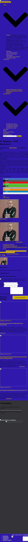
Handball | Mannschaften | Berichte (14, 91)
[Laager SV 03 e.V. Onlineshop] (8, 420)
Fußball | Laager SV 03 (5, 320)
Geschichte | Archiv (11, 58)
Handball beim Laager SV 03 (10, 245)
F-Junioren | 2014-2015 (11, 251)
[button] (15, 33)
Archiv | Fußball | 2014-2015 (8, 252)
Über (4, 196)
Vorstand (8, 35)
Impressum (5, 538)
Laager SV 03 (10, 253)
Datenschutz (6, 537)
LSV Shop (5, 129)
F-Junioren (16, 253)
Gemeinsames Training (8, 244)
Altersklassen (9, 55)
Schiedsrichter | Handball (12, 125)
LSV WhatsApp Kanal (11, 52)
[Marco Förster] (9, 217)
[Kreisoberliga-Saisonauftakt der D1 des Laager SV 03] (13, 385)
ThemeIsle (25, 534)
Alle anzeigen (19, 242)
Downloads (6, 133)
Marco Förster (3, 219)
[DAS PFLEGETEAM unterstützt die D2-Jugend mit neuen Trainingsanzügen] (13, 352)
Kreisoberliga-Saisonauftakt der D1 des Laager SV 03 (13, 390)
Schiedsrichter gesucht (11, 123)
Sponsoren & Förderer (8, 132)
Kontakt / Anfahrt (7, 134)
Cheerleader (9, 92)
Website (2, 286)
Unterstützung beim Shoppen (13, 56)
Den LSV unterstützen (11, 54)
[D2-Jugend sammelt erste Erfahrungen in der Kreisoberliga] (13, 319)
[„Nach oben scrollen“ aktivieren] (12, 537)
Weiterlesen (2, 333)
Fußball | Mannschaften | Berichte (14, 89)
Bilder (4, 130)
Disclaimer (5, 536)
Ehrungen (8, 51)
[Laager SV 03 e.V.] (5, 0)
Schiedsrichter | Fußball (11, 126)
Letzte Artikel (6, 197)
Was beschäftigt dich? (5, 293)
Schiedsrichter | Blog (11, 128)
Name (2, 283)
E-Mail (2, 284)
